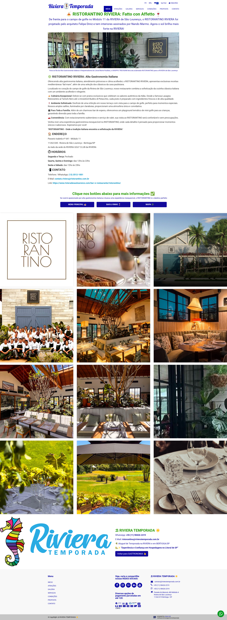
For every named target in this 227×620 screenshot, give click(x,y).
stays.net (168, 616)
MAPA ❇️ (150, 204)
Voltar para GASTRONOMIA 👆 (131, 553)
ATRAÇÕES (118, 9)
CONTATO (175, 9)
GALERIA (129, 9)
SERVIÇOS (140, 9)
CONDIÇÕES (151, 9)
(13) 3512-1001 (76, 174)
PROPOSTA (164, 9)
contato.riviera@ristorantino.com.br (72, 178)
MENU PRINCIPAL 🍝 (77, 204)
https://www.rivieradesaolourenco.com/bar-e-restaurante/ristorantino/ (87, 183)
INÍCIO (108, 9)
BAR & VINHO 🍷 (113, 204)
